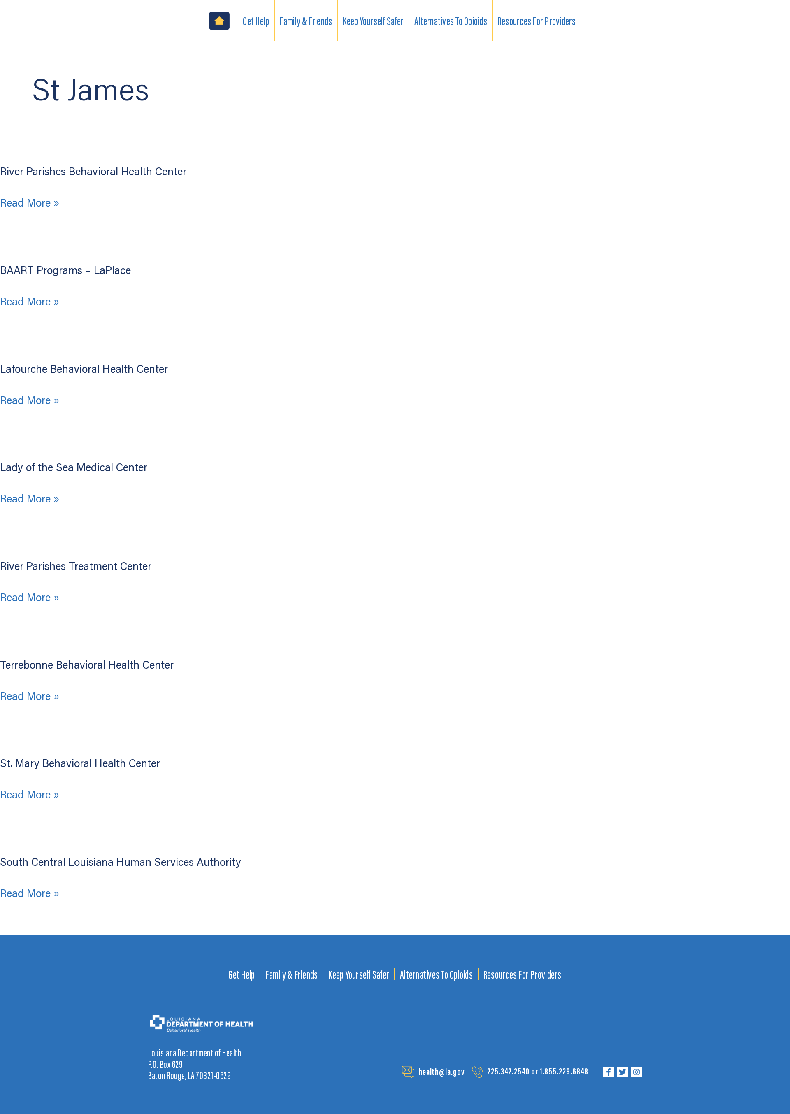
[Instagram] (636, 1072)
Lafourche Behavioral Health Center (84, 369)
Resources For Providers (522, 974)
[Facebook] (608, 1072)
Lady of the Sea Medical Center (73, 467)
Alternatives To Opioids (436, 974)
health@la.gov (441, 1071)
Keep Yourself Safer (358, 974)
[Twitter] (622, 1072)
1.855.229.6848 (564, 1071)
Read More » (29, 203)
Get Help (241, 974)
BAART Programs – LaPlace (65, 270)
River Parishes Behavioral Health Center (93, 171)
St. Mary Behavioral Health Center (80, 763)
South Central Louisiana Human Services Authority (120, 862)
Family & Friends (291, 974)
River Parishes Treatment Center (75, 566)
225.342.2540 (508, 1071)
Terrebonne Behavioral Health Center (87, 665)
